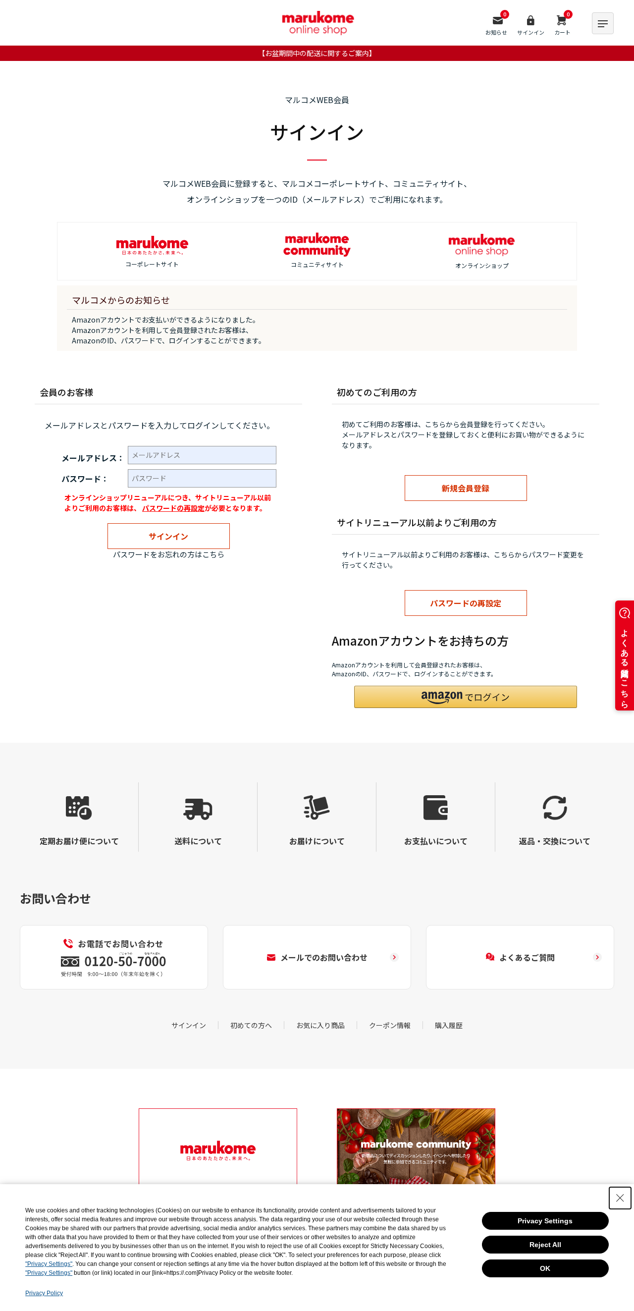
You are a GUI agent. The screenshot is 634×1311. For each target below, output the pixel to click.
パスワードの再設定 (173, 508)
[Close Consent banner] (620, 1198)
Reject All (545, 1245)
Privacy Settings (545, 1221)
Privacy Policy (44, 1293)
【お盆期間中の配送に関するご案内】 (317, 53)
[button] (465, 697)
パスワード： (85, 479)
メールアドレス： (93, 458)
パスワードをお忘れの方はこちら (168, 554)
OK (545, 1268)
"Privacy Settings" (48, 1263)
